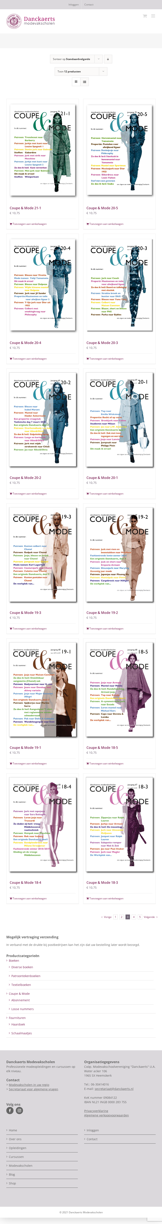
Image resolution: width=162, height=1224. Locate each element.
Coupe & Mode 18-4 (25, 882)
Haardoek (18, 1024)
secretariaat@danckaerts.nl (114, 1089)
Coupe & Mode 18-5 (102, 747)
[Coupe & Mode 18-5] (119, 689)
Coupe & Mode (19, 994)
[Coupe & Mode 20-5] (119, 150)
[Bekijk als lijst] (84, 82)
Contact (92, 1139)
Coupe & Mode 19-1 (25, 747)
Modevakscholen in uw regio (29, 1085)
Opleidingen (17, 1148)
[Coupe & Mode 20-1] (119, 420)
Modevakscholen (20, 1166)
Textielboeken (21, 985)
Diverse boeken (22, 967)
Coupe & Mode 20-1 (102, 477)
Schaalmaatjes (21, 1033)
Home (13, 1130)
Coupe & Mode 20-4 (25, 342)
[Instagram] (19, 1110)
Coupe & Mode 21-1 (25, 208)
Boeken (14, 961)
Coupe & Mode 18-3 (102, 882)
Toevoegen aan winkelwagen (30, 224)
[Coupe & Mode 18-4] (43, 824)
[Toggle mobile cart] (145, 16)
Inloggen (93, 1130)
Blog (12, 1174)
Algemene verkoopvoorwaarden (106, 1115)
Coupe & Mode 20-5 (102, 208)
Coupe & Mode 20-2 (25, 477)
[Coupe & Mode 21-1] (43, 150)
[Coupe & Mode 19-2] (119, 554)
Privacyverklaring (96, 1111)
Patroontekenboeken (25, 976)
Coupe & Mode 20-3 (102, 342)
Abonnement (20, 1000)
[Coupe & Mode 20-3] (119, 285)
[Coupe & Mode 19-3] (43, 554)
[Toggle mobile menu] (153, 16)
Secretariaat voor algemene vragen (33, 1089)
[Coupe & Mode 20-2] (43, 420)
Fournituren (17, 1018)
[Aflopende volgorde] (108, 59)
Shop (12, 1183)
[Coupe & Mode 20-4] (43, 285)
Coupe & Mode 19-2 (102, 612)
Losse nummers (22, 1009)
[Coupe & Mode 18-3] (119, 824)
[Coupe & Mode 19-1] (43, 689)
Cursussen (16, 1157)
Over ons (15, 1139)
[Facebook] (10, 1110)
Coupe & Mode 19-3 (25, 612)
